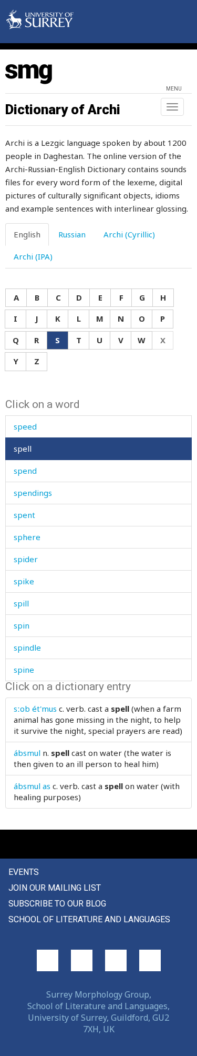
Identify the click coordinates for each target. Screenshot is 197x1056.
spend (25, 470)
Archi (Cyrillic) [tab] (129, 234)
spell (23, 448)
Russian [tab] (72, 234)
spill (21, 603)
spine (24, 669)
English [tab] (27, 234)
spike (24, 581)
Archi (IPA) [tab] (33, 256)
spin (21, 625)
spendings (33, 492)
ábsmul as (32, 786)
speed (25, 426)
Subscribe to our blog (57, 904)
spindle (27, 647)
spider (26, 559)
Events (23, 872)
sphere (27, 537)
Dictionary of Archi (62, 109)
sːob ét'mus (35, 708)
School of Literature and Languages (89, 919)
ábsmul (27, 753)
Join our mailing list (54, 888)
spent (24, 515)
